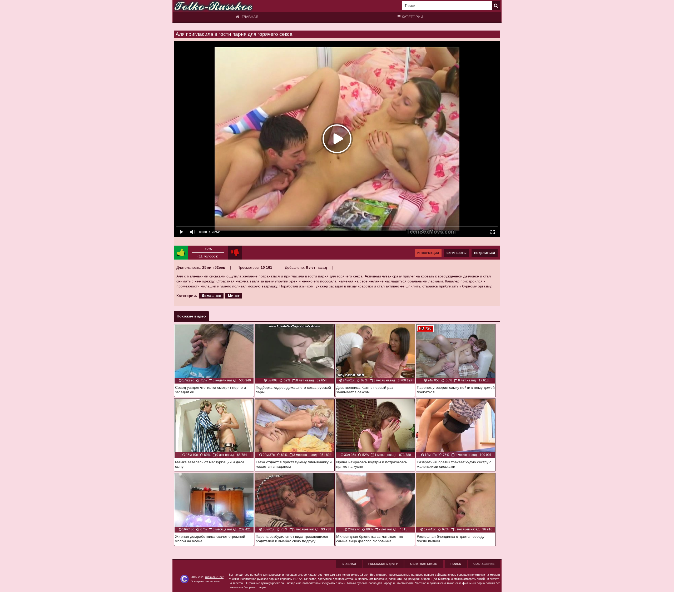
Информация (428, 253)
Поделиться (484, 253)
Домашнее (211, 295)
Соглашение (483, 563)
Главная (249, 17)
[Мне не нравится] (235, 253)
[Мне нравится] (181, 253)
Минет (234, 295)
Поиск (455, 563)
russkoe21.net (214, 577)
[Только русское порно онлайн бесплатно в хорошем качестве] (213, 6)
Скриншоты (457, 253)
